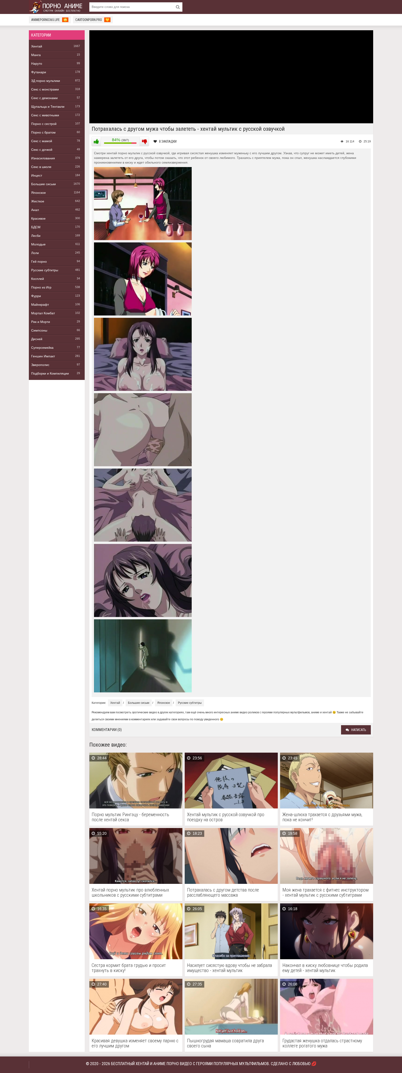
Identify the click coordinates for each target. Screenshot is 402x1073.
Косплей (37, 279)
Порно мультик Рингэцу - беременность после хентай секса (130, 817)
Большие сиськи (43, 184)
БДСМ (35, 227)
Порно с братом (43, 132)
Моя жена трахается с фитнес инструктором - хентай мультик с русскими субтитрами (325, 892)
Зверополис (40, 365)
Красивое (38, 218)
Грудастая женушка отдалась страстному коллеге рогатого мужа (322, 1043)
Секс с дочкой (41, 149)
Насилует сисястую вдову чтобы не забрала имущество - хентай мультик (229, 968)
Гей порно (39, 261)
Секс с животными (45, 115)
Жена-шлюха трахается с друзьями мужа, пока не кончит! (322, 817)
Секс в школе (41, 167)
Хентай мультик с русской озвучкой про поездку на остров (225, 817)
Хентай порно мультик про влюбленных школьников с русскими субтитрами (130, 892)
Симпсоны (39, 330)
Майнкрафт (40, 304)
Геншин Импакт (43, 356)
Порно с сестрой (44, 124)
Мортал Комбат (43, 313)
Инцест (36, 175)
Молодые (38, 244)
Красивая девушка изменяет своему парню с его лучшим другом (135, 1043)
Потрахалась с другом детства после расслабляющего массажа (223, 892)
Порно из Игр (41, 287)
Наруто (36, 63)
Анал (35, 210)
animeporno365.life (49, 20)
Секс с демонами (44, 98)
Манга (36, 55)
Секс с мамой (41, 141)
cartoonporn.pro (92, 20)
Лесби (35, 236)
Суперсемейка (42, 347)
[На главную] (57, 7)
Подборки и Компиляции (50, 373)
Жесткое (37, 201)
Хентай (36, 46)
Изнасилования (43, 158)
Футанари (38, 72)
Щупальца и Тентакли (47, 106)
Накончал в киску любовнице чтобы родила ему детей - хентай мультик (325, 968)
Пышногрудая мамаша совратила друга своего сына (225, 1043)
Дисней (36, 339)
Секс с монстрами (45, 89)
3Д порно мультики (45, 81)
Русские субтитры (44, 270)
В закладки (168, 141)
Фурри (36, 296)
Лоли (35, 253)
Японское (38, 192)
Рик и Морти (40, 322)
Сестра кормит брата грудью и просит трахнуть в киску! (129, 968)
